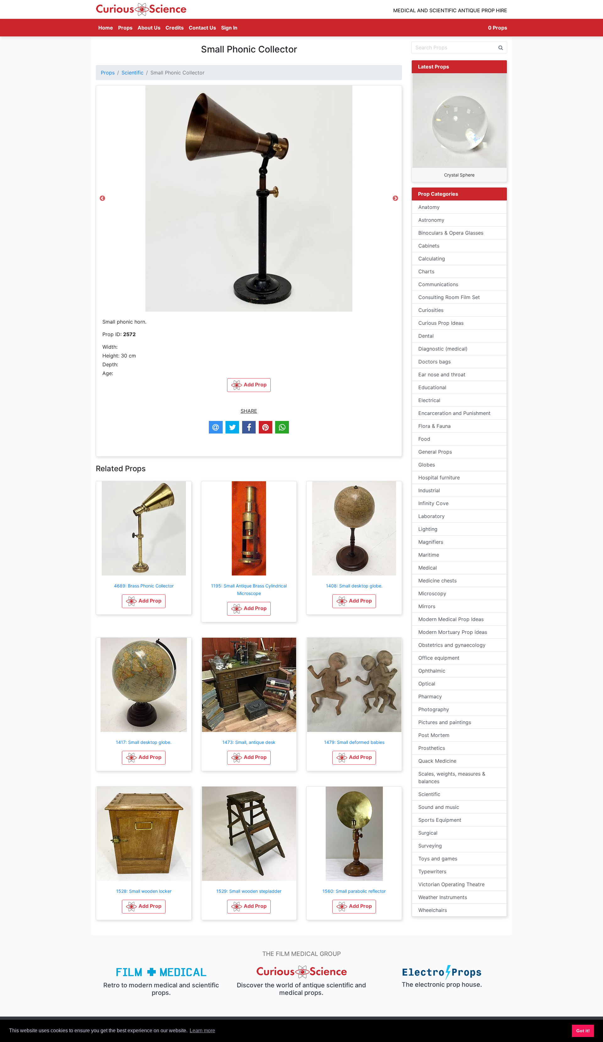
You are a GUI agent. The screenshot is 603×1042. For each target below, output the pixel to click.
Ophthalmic (431, 671)
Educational (432, 387)
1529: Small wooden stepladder (248, 891)
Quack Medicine (437, 761)
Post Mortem (433, 735)
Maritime (428, 555)
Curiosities (430, 310)
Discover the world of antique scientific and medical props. (301, 988)
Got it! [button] (583, 1030)
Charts (426, 271)
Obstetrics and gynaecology (452, 645)
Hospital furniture (439, 477)
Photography (433, 709)
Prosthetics (431, 748)
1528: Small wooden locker (143, 891)
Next (395, 200)
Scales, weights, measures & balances (451, 777)
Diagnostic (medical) (443, 349)
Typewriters (432, 871)
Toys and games (437, 858)
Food (424, 439)
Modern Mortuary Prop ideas (452, 632)
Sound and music (438, 807)
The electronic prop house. (442, 984)
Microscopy (432, 593)
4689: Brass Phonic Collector (144, 585)
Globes (426, 464)
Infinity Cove (433, 503)
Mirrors (426, 606)
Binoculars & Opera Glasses (450, 233)
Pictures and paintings (444, 722)
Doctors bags (434, 361)
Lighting (427, 529)
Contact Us (202, 28)
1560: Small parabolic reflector (354, 891)
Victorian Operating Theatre (451, 884)
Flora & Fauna (434, 426)
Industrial (429, 490)
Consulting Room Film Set (449, 297)
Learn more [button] (202, 1030)
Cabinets (428, 246)
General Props (435, 452)
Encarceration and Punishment (454, 413)
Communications (438, 284)
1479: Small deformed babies (354, 742)
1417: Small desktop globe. (143, 742)
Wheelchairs (432, 910)
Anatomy (429, 207)
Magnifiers (430, 542)
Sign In (229, 28)
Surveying (430, 846)
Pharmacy (430, 696)
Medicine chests (437, 580)
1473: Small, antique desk (248, 742)
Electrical (429, 400)
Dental (426, 336)
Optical (426, 683)
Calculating (431, 258)
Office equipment (438, 658)
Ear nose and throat (441, 374)
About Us (149, 28)
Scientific (133, 72)
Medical (427, 568)
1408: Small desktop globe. (354, 585)
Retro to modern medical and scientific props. (161, 988)
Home (107, 27)
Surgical (427, 833)
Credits (175, 28)
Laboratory (431, 516)
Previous (102, 200)
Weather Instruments (442, 897)
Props (125, 28)
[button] (144, 601)
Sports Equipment (439, 820)
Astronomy (431, 220)
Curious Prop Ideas (441, 323)
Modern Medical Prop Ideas (451, 619)
